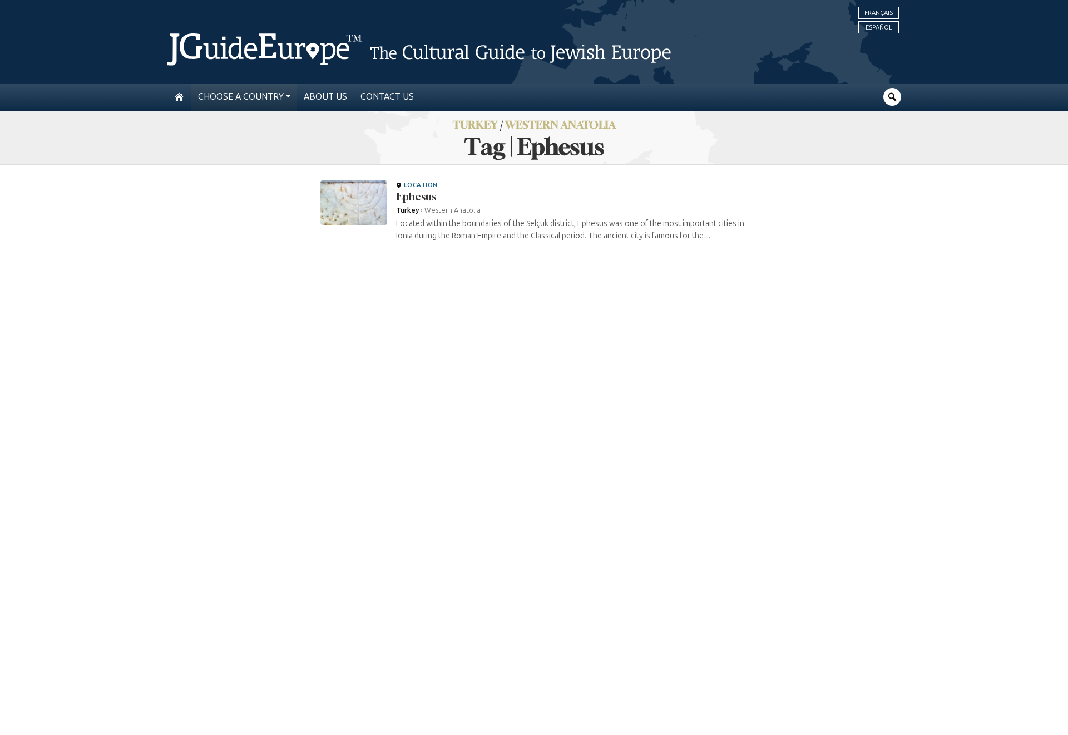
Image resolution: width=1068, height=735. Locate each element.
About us (325, 96)
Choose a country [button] (241, 96)
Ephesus (416, 196)
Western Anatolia (560, 124)
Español (879, 27)
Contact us (387, 96)
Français (878, 13)
